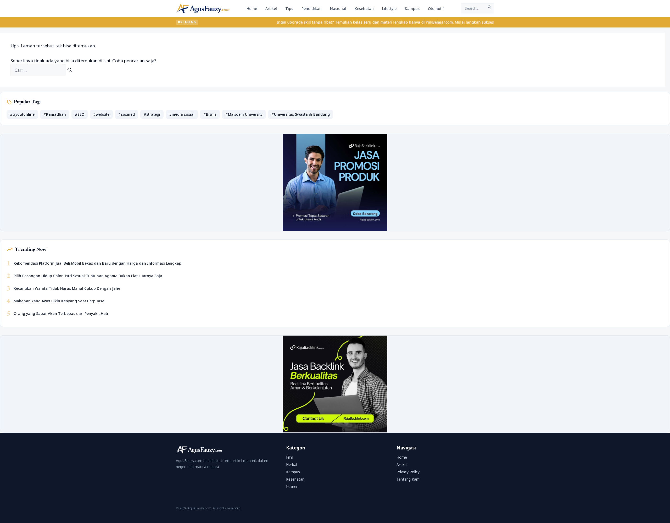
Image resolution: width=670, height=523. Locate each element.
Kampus (412, 8)
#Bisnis (209, 114)
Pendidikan (312, 8)
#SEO (79, 114)
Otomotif (436, 8)
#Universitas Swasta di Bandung (300, 114)
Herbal (291, 464)
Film (289, 457)
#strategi (152, 114)
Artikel (271, 8)
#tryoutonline (22, 114)
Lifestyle (389, 8)
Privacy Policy (408, 471)
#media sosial (181, 114)
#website (101, 114)
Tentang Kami (408, 479)
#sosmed (126, 114)
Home (252, 8)
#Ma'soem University (244, 114)
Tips (289, 8)
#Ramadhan (54, 114)
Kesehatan (364, 8)
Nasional (338, 8)
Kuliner (292, 486)
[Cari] (69, 70)
